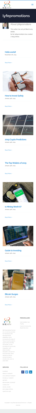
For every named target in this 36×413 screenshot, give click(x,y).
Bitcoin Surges (11, 294)
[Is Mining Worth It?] (18, 192)
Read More (8, 62)
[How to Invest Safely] (18, 81)
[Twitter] (26, 372)
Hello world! (10, 52)
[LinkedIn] (30, 372)
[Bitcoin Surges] (18, 280)
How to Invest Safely (14, 95)
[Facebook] (22, 372)
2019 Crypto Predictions (15, 139)
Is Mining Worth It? (13, 206)
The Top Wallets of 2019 (15, 163)
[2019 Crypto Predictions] (18, 125)
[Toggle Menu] (32, 4)
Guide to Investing (13, 250)
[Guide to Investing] (18, 236)
